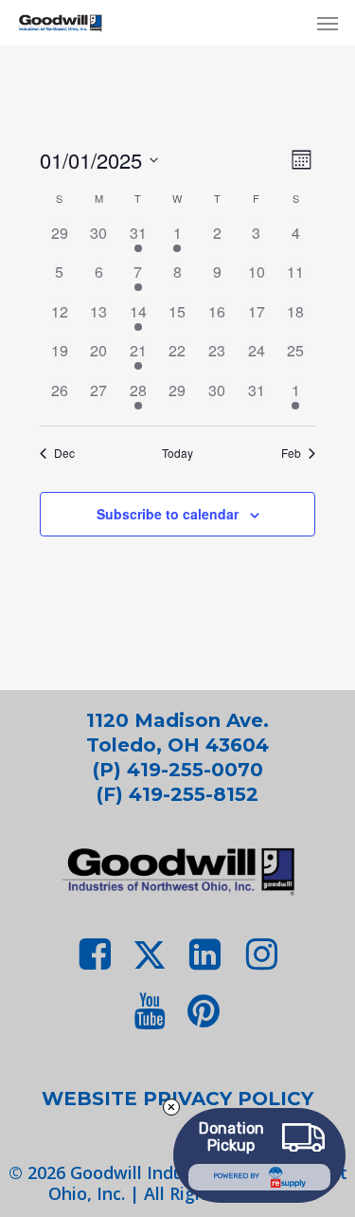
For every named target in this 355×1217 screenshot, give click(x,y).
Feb (291, 453)
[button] (327, 22)
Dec (64, 453)
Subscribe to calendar (168, 513)
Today (177, 453)
